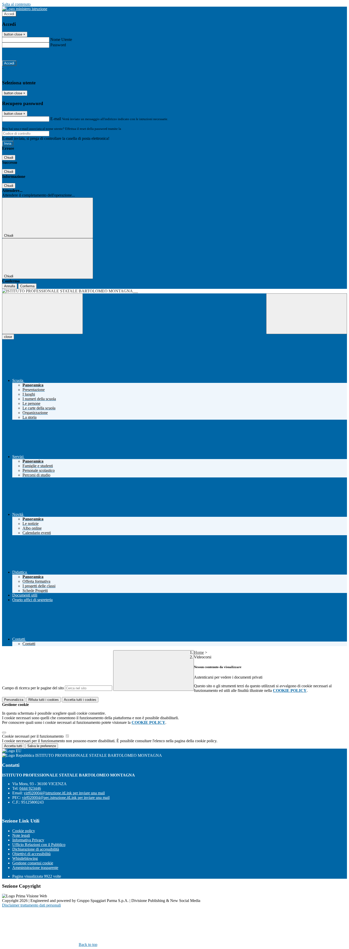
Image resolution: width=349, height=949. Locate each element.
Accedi (9, 14)
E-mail (55, 119)
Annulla (9, 286)
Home (199, 652)
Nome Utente (61, 39)
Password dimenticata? (20, 54)
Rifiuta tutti (43, 700)
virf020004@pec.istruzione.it (66, 797)
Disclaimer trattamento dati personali (31, 905)
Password (58, 45)
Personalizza (13, 700)
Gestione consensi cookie (32, 863)
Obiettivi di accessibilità (31, 854)
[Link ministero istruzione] (24, 9)
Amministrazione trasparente (35, 867)
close (8, 337)
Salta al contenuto (16, 4)
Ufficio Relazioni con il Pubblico (38, 844)
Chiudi (8, 157)
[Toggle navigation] (42, 313)
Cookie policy (23, 831)
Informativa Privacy (28, 840)
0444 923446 (30, 788)
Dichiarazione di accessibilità (35, 849)
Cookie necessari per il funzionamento (33, 736)
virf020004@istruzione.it (64, 793)
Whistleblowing (25, 858)
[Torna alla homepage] (174, 291)
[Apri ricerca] (306, 313)
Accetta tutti (80, 700)
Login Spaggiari (133, 129)
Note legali (21, 835)
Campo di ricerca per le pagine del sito (33, 688)
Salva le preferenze (41, 746)
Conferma (27, 286)
